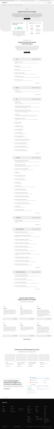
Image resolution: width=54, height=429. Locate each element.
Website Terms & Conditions (29, 426)
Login (43, 2)
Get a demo (49, 2)
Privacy (51, 426)
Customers (38, 2)
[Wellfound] (18, 426)
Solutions (28, 2)
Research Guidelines (43, 426)
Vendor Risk (13, 408)
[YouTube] (19, 426)
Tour (41, 2)
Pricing (31, 2)
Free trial (46, 2)
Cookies (48, 426)
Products (25, 2)
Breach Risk (21, 408)
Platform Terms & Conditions (37, 426)
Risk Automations (14, 411)
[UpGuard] (4, 2)
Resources (34, 2)
